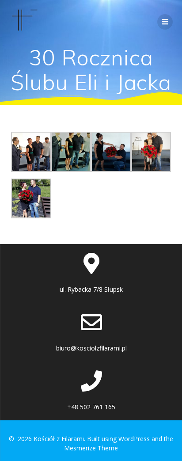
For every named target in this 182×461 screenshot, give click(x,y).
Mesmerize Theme (91, 448)
